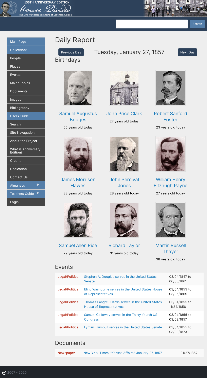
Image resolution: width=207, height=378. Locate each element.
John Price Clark (124, 113)
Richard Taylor (124, 245)
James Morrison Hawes (78, 182)
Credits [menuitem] (15, 161)
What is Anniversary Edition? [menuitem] (25, 150)
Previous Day (71, 52)
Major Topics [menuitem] (20, 83)
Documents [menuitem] (18, 91)
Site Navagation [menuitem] (22, 133)
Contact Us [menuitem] (18, 177)
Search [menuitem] (15, 124)
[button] (78, 104)
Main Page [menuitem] (18, 42)
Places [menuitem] (15, 66)
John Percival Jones (124, 182)
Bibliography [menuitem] (19, 108)
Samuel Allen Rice (78, 245)
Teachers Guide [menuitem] (20, 195)
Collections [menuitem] (18, 50)
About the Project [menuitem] (23, 141)
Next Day (187, 52)
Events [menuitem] (15, 75)
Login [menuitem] (14, 202)
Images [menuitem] (15, 99)
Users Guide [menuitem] (19, 116)
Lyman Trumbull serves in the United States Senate (123, 327)
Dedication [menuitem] (18, 169)
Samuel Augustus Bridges (78, 116)
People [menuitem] (15, 58)
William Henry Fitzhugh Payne (170, 182)
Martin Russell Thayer (170, 248)
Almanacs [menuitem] (16, 186)
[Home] (103, 8)
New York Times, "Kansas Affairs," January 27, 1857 (122, 353)
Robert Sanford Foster (170, 116)
